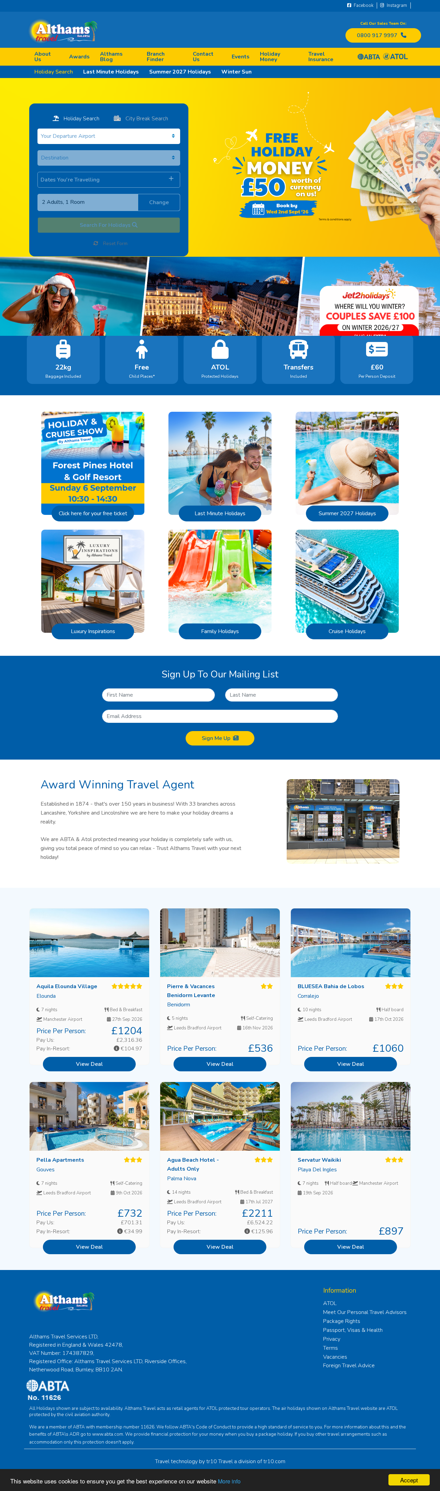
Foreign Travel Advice (349, 1365)
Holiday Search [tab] (80, 118)
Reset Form (115, 243)
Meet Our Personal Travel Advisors (365, 1312)
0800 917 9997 (377, 35)
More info (229, 1481)
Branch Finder (156, 56)
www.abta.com (107, 1434)
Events (241, 56)
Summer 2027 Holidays (180, 72)
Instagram (396, 5)
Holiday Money (270, 56)
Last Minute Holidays (111, 72)
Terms (330, 1348)
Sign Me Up (216, 738)
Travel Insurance (320, 56)
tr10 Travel (219, 1461)
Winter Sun (236, 72)
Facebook (363, 5)
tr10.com (274, 1461)
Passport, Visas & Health (353, 1330)
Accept (409, 1480)
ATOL (330, 1303)
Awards (79, 56)
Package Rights (341, 1321)
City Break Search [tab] (146, 118)
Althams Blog (111, 56)
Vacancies (335, 1357)
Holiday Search (53, 72)
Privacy (331, 1339)
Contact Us (203, 56)
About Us (42, 56)
